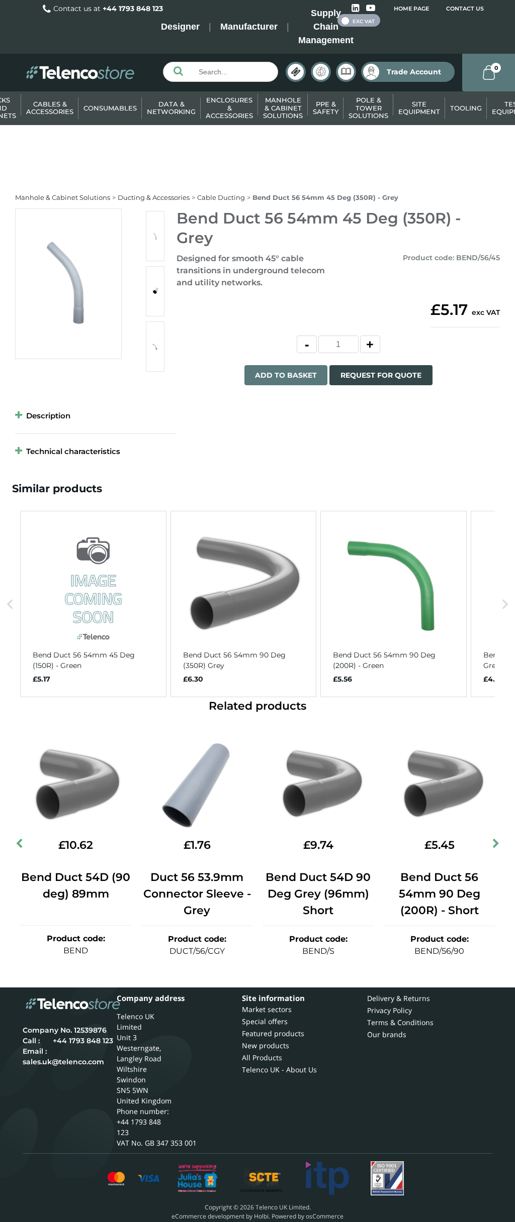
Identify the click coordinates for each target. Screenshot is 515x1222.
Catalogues (346, 72)
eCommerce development (207, 1216)
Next (495, 845)
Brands (296, 72)
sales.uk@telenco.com (63, 1061)
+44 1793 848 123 (133, 8)
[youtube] (370, 8)
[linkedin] (356, 8)
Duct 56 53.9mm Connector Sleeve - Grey (197, 893)
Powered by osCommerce (308, 1216)
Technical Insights (321, 72)
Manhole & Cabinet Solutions (283, 108)
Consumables (110, 108)
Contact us (465, 8)
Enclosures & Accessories (229, 108)
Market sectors (267, 1009)
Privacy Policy (389, 1010)
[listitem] (93, 604)
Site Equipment (419, 108)
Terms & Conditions (400, 1022)
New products (265, 1045)
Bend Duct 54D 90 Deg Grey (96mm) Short (318, 893)
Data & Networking (171, 108)
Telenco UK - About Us (279, 1069)
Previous (20, 845)
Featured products (273, 1033)
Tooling (466, 108)
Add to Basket (286, 375)
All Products (262, 1057)
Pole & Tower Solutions (368, 108)
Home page (411, 8)
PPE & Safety (325, 108)
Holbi (261, 1216)
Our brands (386, 1034)
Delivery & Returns (398, 998)
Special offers (265, 1021)
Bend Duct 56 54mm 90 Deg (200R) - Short (439, 893)
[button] (10, 604)
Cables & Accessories (49, 108)
